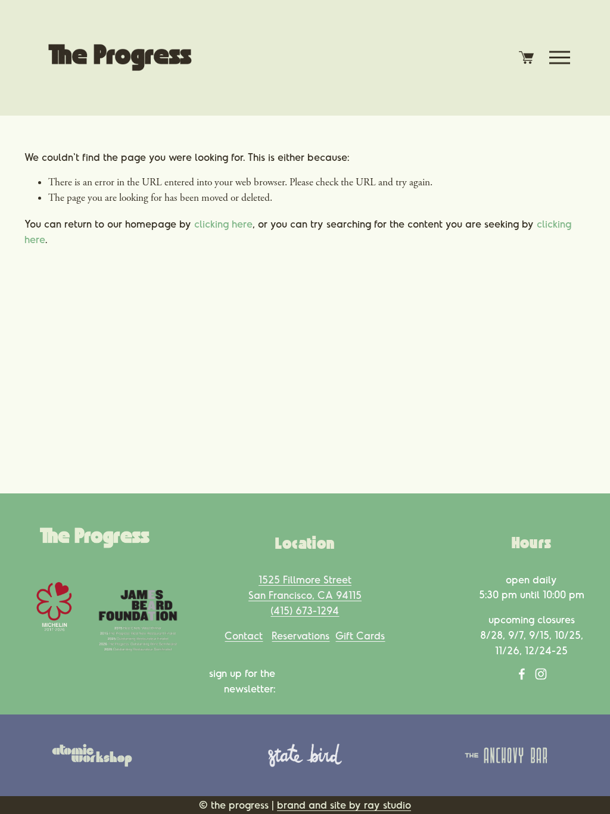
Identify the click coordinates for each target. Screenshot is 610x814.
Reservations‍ (300, 635)
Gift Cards (360, 635)
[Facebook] (522, 674)
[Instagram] (541, 674)
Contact (244, 635)
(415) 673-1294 (304, 610)
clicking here (223, 223)
